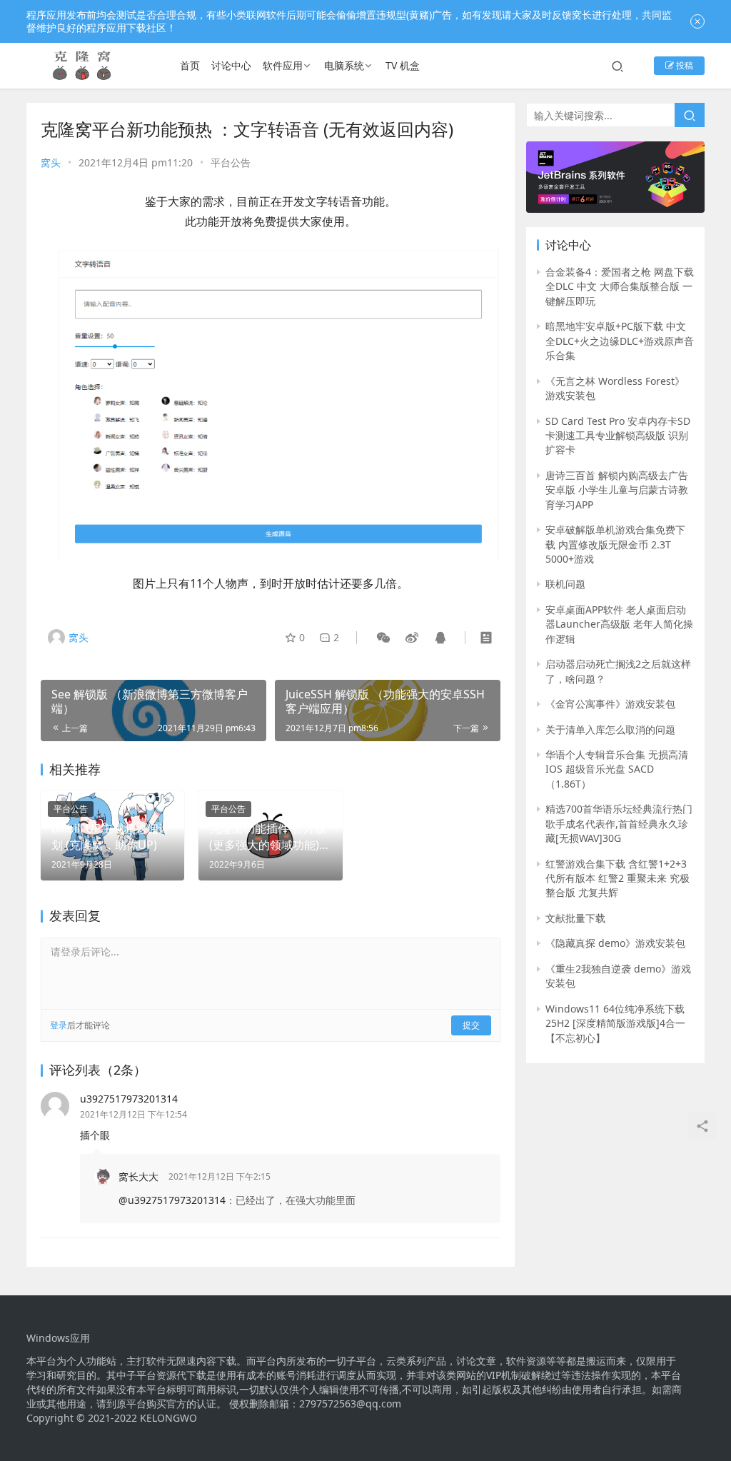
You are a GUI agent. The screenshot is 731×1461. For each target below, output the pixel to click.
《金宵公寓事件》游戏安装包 (610, 704)
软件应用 (283, 65)
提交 (471, 1025)
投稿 (683, 65)
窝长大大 (138, 1176)
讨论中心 (231, 65)
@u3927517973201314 (172, 1200)
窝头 (51, 162)
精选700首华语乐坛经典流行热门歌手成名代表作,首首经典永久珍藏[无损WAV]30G (618, 823)
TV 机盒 (402, 65)
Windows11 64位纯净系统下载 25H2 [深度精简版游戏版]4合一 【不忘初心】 (615, 1023)
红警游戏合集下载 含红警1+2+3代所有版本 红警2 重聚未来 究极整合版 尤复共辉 (617, 878)
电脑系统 (344, 65)
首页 (190, 65)
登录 (58, 1025)
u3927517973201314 (129, 1098)
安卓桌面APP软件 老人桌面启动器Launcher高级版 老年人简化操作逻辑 (619, 624)
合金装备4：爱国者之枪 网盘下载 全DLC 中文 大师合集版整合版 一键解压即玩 (619, 286)
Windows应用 (58, 1338)
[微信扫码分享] (383, 637)
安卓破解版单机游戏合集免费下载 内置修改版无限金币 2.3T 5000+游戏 (615, 544)
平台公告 (231, 162)
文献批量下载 (575, 918)
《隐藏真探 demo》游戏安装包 (615, 943)
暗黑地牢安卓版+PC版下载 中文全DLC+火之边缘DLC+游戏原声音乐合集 (619, 340)
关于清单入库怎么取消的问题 (610, 729)
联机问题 (565, 584)
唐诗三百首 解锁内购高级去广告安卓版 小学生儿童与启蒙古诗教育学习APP (616, 489)
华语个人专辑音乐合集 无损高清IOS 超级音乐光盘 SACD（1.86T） (616, 769)
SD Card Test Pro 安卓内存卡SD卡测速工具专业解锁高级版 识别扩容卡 (617, 435)
